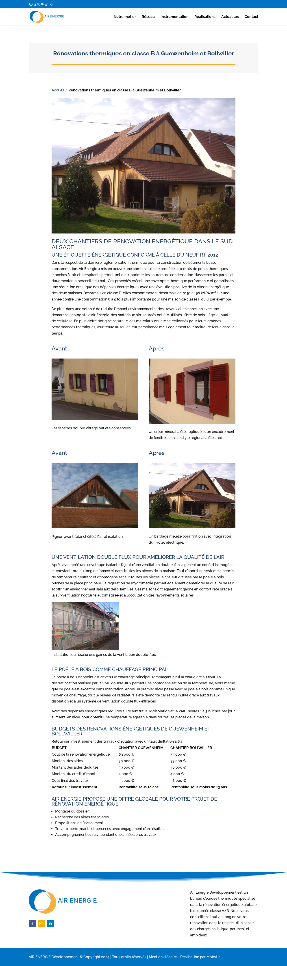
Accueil (58, 90)
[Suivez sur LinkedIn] (50, 923)
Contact (251, 17)
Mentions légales (163, 957)
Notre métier (125, 17)
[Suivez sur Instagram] (41, 923)
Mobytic (213, 957)
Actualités (230, 17)
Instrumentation (175, 17)
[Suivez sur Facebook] (32, 923)
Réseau (148, 17)
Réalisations (204, 17)
